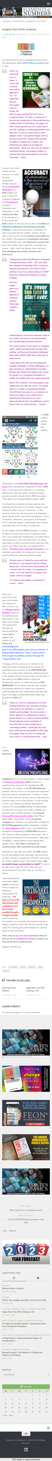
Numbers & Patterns (36, 21)
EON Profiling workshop (33, 63)
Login (4, 1231)
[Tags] (38, 1278)
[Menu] (48, 3)
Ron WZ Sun (10, 34)
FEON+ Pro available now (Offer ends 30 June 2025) (24, 1300)
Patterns (6, 971)
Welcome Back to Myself (12, 1288)
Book (4, 1321)
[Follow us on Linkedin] (26, 1450)
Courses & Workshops (13, 21)
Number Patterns (23, 1335)
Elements (32, 967)
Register (12, 1231)
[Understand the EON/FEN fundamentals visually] (26, 1042)
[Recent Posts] (14, 1278)
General (6, 1285)
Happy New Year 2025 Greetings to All (18, 1312)
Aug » (11, 1415)
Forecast (6, 1309)
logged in (18, 1012)
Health (40, 967)
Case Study (13, 967)
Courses (23, 967)
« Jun (4, 1415)
